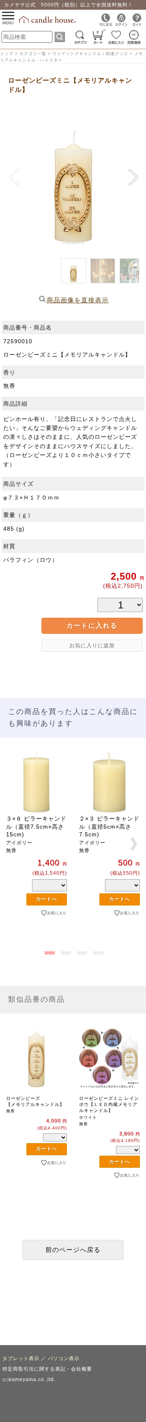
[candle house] (48, 21)
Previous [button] (12, 843)
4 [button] (97, 951)
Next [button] (134, 843)
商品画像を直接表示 (78, 300)
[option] (36, 847)
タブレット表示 (20, 1358)
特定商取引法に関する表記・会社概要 (47, 1369)
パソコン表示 (63, 1358)
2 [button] (65, 951)
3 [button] (81, 951)
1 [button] (49, 951)
